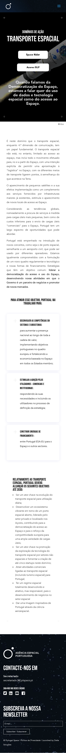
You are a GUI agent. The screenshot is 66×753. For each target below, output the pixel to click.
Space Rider (33, 54)
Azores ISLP (33, 67)
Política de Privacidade (31, 740)
